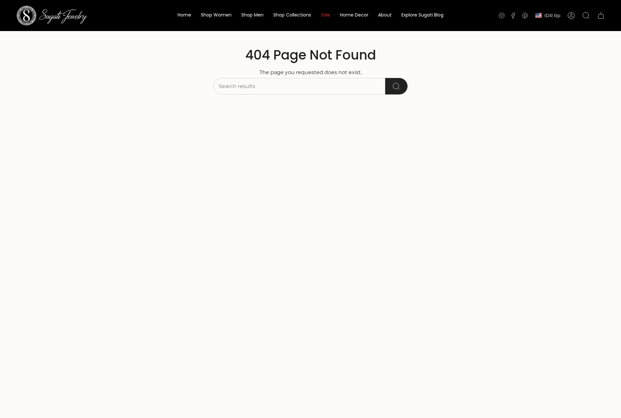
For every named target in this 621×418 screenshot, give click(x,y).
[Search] (396, 86)
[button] (216, 15)
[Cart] (601, 15)
